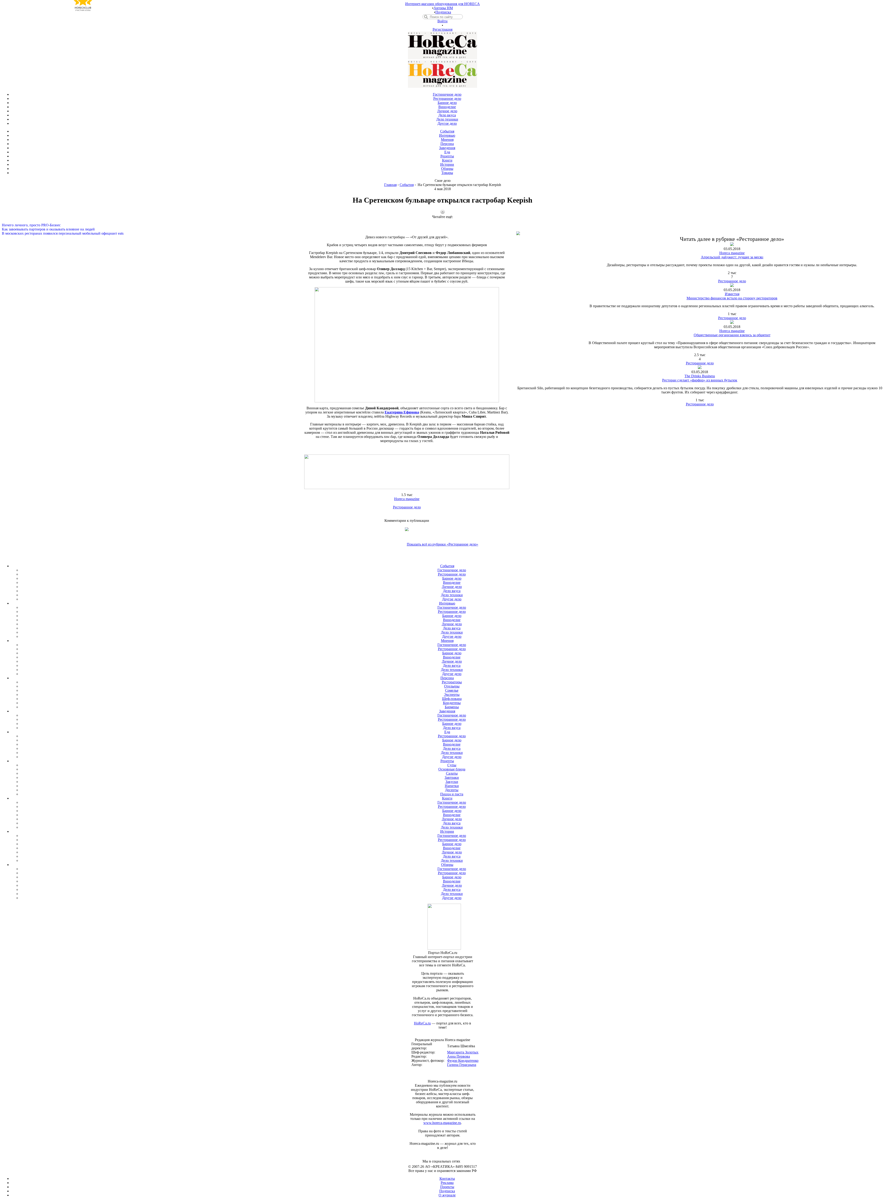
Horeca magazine (406, 499)
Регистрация (442, 29)
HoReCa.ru (422, 1023)
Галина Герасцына (461, 1065)
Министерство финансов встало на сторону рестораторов (732, 298)
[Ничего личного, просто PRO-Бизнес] (442, 221)
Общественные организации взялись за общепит (732, 335)
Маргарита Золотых (462, 1052)
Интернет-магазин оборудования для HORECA (442, 4)
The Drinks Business (699, 376)
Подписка (443, 12)
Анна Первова (458, 1056)
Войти (442, 21)
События (407, 185)
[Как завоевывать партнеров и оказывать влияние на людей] (442, 225)
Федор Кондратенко (462, 1060)
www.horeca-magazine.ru (442, 1123)
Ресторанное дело (407, 507)
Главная (390, 185)
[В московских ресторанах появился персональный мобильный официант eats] (442, 229)
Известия (732, 294)
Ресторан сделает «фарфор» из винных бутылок (699, 380)
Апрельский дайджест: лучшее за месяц (732, 257)
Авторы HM (443, 8)
